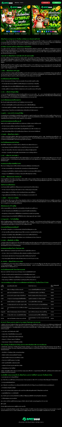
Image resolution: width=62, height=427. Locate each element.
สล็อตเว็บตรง (17, 2)
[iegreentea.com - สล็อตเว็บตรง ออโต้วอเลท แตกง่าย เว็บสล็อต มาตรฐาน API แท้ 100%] (7, 2)
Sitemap (21, 2)
